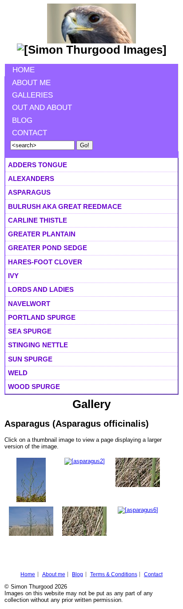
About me (31, 83)
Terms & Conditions (113, 574)
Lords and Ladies (41, 289)
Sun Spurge (30, 359)
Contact (29, 133)
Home (23, 70)
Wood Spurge (34, 386)
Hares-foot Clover (45, 262)
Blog (22, 120)
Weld (18, 373)
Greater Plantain (42, 234)
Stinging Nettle (38, 345)
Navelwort (29, 303)
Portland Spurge (42, 317)
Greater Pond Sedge (47, 247)
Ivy (13, 275)
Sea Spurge (30, 331)
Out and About (42, 107)
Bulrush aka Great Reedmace (65, 206)
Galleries (32, 95)
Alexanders (31, 178)
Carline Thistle (37, 220)
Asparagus (29, 192)
